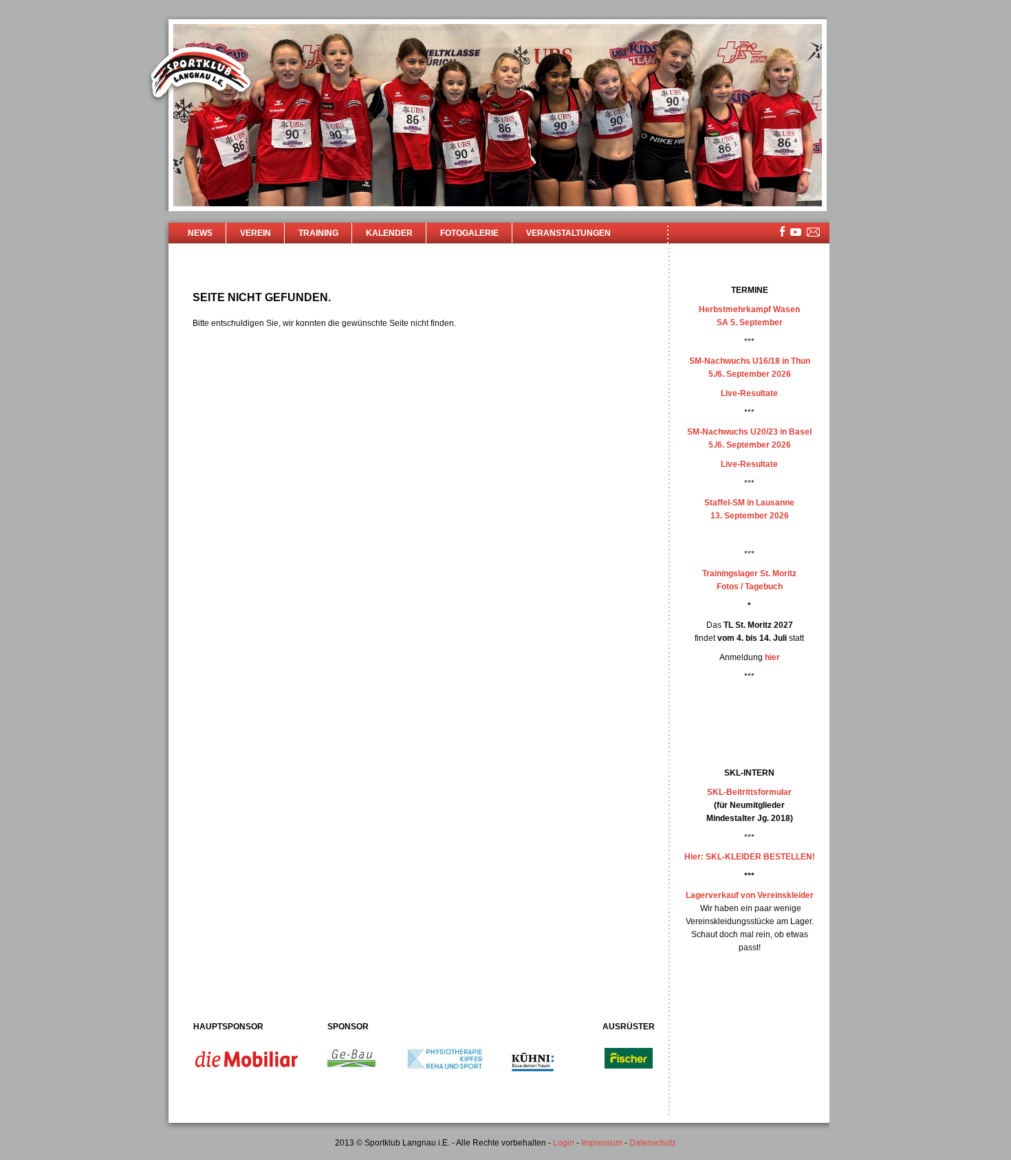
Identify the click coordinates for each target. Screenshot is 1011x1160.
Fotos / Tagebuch (750, 586)
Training (318, 233)
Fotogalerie (469, 233)
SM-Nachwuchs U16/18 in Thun (749, 361)
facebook (782, 231)
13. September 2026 (749, 516)
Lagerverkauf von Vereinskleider (750, 895)
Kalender (389, 233)
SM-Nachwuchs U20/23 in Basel (749, 432)
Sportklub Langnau (200, 74)
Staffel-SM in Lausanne (749, 502)
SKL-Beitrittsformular (749, 792)
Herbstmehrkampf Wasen (749, 309)
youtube (795, 232)
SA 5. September (750, 322)
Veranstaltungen (568, 233)
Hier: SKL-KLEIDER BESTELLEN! (749, 857)
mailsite (813, 233)
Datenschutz (652, 1143)
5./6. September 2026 (749, 374)
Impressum (601, 1143)
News (200, 233)
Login (563, 1143)
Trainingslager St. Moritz (749, 573)
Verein (255, 233)
